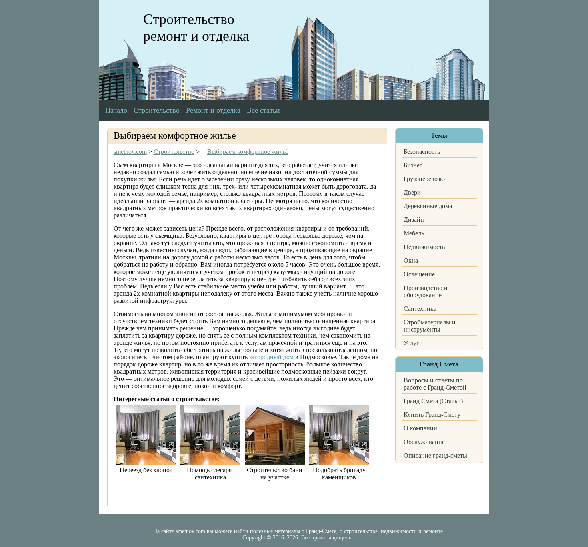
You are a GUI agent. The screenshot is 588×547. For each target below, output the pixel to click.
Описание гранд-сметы (435, 455)
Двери (412, 192)
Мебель (414, 233)
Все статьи (263, 110)
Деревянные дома (428, 206)
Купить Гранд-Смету (432, 414)
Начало (116, 110)
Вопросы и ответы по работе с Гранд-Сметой (435, 384)
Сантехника (420, 308)
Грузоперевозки (425, 178)
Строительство (157, 110)
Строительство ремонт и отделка (196, 27)
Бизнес (413, 165)
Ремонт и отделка (213, 110)
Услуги (413, 343)
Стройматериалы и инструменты (430, 326)
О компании (420, 428)
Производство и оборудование (426, 291)
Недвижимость (424, 246)
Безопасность (422, 151)
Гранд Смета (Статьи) (433, 401)
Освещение (419, 274)
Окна (411, 260)
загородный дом (271, 357)
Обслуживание (424, 441)
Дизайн (414, 219)
